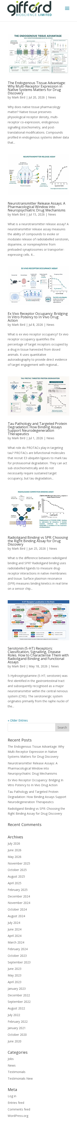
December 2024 (19, 896)
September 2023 (19, 962)
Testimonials (16, 1072)
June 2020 (14, 1041)
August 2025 (16, 876)
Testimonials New (20, 1078)
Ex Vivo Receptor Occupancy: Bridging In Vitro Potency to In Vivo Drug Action (38, 317)
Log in (12, 1096)
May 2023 (14, 975)
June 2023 (14, 969)
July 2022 (14, 1015)
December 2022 (19, 995)
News (52, 97)
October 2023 (17, 956)
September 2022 (19, 1002)
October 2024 (17, 909)
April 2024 (14, 936)
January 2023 (17, 989)
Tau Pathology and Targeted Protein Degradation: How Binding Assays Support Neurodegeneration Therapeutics (37, 428)
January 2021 (17, 1028)
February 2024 (18, 949)
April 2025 (14, 883)
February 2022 (18, 1021)
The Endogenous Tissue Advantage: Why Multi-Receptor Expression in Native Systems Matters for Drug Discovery (36, 87)
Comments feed (19, 1109)
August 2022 (16, 1008)
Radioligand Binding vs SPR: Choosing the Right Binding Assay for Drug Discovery (38, 541)
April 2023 (14, 982)
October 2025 (17, 870)
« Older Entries (18, 720)
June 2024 (14, 929)
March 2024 (16, 942)
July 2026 (14, 843)
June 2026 (14, 850)
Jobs (11, 1059)
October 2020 (17, 1035)
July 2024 (14, 923)
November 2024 (19, 903)
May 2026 (14, 857)
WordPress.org (18, 1116)
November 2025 (19, 863)
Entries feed (16, 1103)
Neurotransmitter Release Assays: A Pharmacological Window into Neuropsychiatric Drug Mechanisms (36, 207)
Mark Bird (18, 97)
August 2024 (16, 916)
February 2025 (18, 890)
